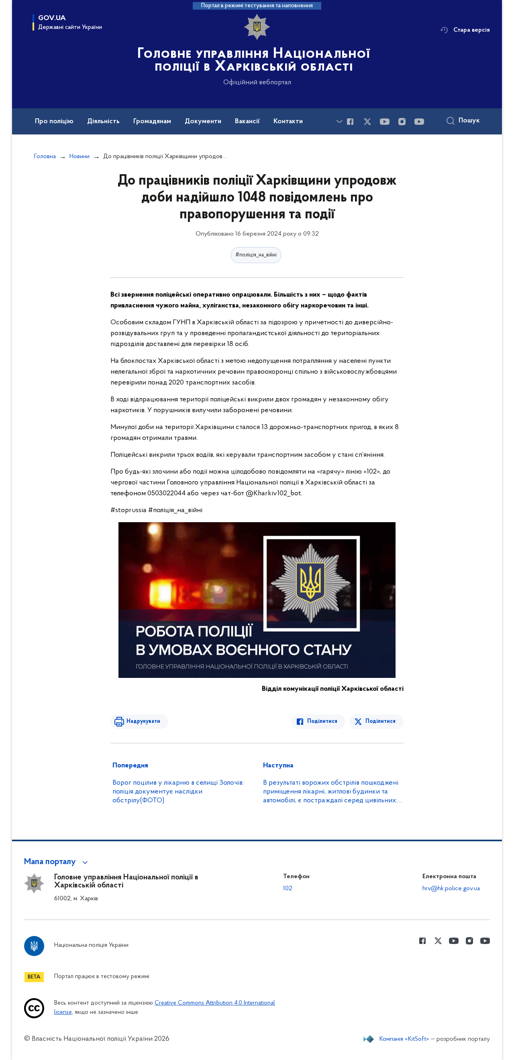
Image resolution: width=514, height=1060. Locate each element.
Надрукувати (143, 721)
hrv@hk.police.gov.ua (451, 888)
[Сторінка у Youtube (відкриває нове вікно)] (385, 121)
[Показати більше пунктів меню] (339, 121)
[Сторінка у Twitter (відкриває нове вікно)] (367, 121)
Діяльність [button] (103, 121)
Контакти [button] (288, 121)
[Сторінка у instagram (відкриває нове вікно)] (402, 121)
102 (287, 888)
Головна (45, 156)
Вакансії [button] (247, 121)
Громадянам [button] (152, 121)
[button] (57, 862)
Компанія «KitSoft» (404, 1039)
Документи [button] (203, 121)
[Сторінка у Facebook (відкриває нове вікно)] (350, 121)
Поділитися (322, 721)
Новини (79, 156)
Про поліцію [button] (54, 121)
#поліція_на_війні (256, 255)
